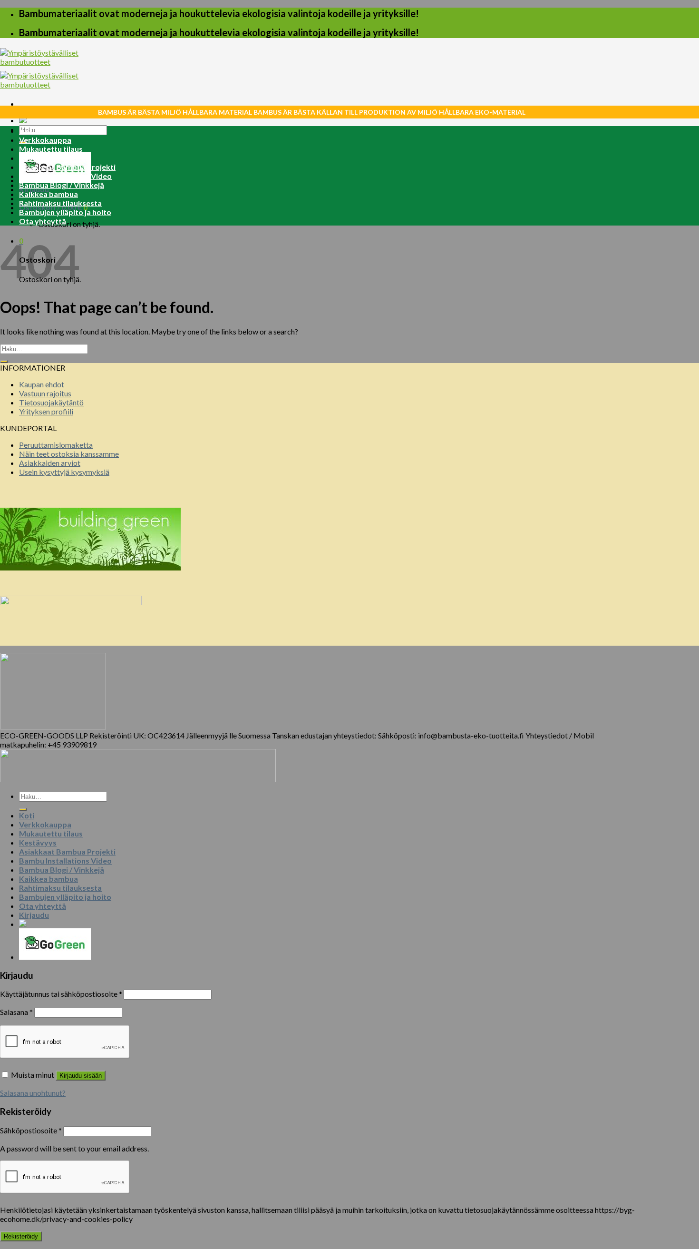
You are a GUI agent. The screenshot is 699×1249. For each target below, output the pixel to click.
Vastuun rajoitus (45, 393)
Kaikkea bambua (48, 193)
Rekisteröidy (21, 1236)
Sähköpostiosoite (31, 1130)
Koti (26, 130)
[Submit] (4, 361)
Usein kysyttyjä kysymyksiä (64, 471)
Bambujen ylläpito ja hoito (65, 211)
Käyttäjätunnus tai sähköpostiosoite (61, 993)
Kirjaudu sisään (80, 1075)
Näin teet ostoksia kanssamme (69, 453)
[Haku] (23, 809)
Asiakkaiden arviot (49, 462)
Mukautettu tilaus (51, 148)
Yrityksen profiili (46, 411)
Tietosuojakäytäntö (51, 402)
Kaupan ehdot (41, 384)
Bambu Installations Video (65, 175)
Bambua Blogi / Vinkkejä (61, 184)
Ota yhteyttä (42, 221)
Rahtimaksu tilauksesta (60, 202)
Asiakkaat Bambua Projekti (67, 166)
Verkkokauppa (45, 139)
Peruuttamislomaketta (56, 444)
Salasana (16, 1011)
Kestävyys (38, 157)
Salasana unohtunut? (33, 1092)
